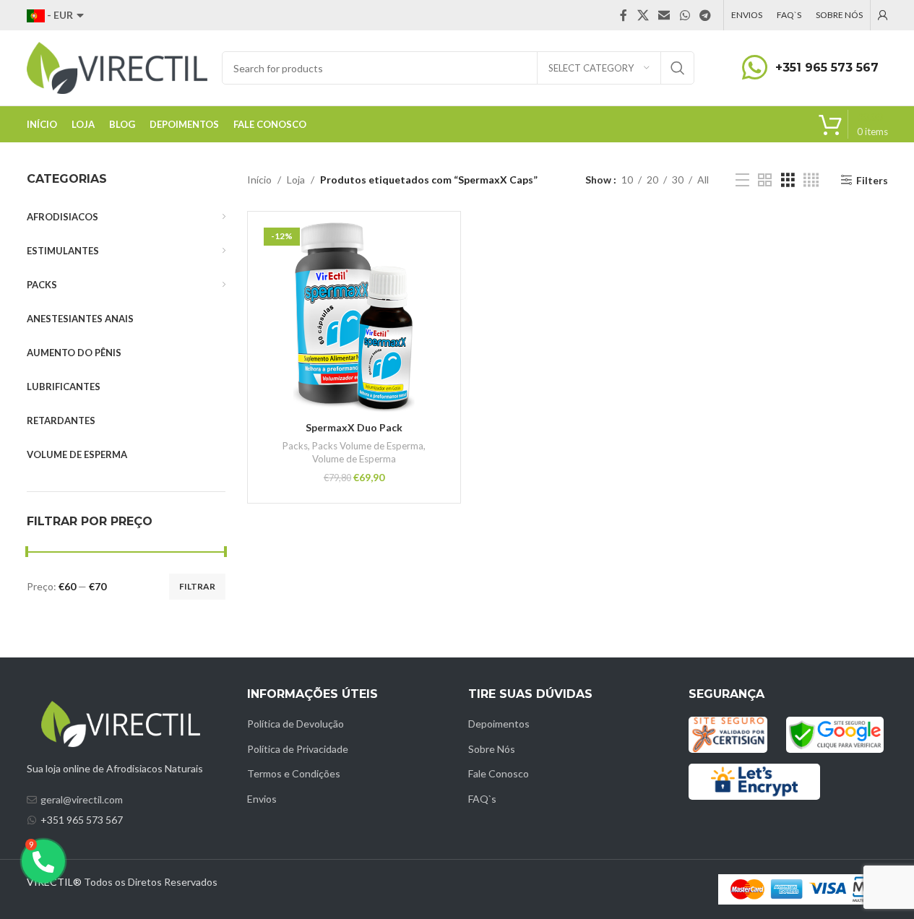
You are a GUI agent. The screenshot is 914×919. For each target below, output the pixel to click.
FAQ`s (482, 799)
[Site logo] (117, 67)
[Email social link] (664, 15)
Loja (296, 179)
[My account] (883, 15)
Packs (295, 446)
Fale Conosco (498, 773)
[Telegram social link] (704, 15)
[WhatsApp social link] (684, 15)
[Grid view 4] (811, 180)
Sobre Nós (491, 749)
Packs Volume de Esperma (367, 446)
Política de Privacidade (297, 749)
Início (259, 179)
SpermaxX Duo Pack (354, 427)
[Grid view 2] (765, 180)
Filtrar (197, 586)
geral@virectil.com (81, 799)
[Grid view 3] (788, 180)
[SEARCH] (677, 68)
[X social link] (642, 15)
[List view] (742, 180)
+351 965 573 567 (827, 67)
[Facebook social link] (623, 15)
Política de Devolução (295, 723)
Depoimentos (499, 723)
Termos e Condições (293, 773)
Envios (262, 799)
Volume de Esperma (354, 459)
